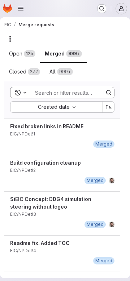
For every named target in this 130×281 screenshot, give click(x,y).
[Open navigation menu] (20, 8)
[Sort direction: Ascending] (108, 107)
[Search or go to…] (102, 8)
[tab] (22, 54)
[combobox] (56, 107)
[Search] (108, 92)
